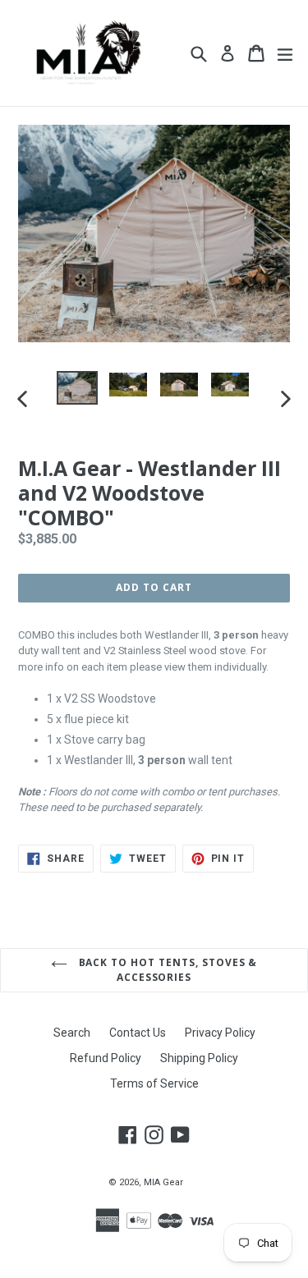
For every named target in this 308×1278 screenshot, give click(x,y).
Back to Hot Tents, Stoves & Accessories (167, 969)
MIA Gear (163, 1182)
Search (71, 1032)
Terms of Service (154, 1083)
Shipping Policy (199, 1058)
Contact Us (137, 1032)
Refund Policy (105, 1058)
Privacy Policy (220, 1032)
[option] (77, 388)
